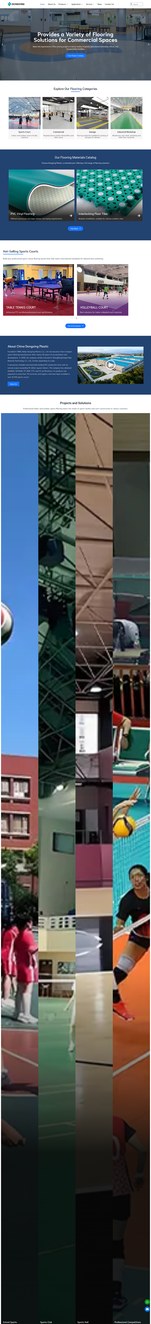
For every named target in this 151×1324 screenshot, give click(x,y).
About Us (51, 4)
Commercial (58, 131)
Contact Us (109, 4)
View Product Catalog (75, 55)
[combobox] (136, 4)
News (100, 4)
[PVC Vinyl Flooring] (70, 215)
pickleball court (19, 307)
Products (62, 4)
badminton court (93, 307)
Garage (92, 131)
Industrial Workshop (126, 131)
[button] (2, 44)
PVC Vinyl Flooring (23, 213)
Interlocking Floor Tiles (93, 213)
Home (42, 4)
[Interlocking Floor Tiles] (138, 215)
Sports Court (24, 131)
